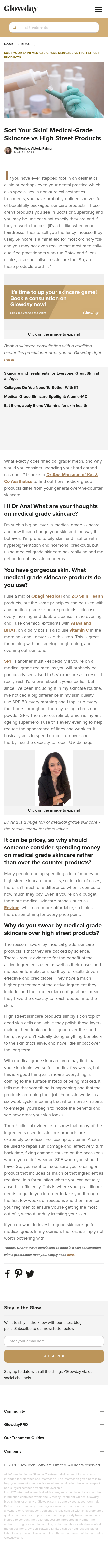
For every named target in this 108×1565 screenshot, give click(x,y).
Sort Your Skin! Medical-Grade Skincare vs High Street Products (51, 55)
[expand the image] (54, 302)
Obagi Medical (47, 596)
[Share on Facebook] (8, 1277)
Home (8, 44)
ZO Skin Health (87, 596)
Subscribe (54, 1356)
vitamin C (79, 630)
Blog (25, 44)
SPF (8, 661)
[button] (54, 29)
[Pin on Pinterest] (19, 1277)
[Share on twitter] (30, 1277)
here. (71, 1255)
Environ (11, 907)
